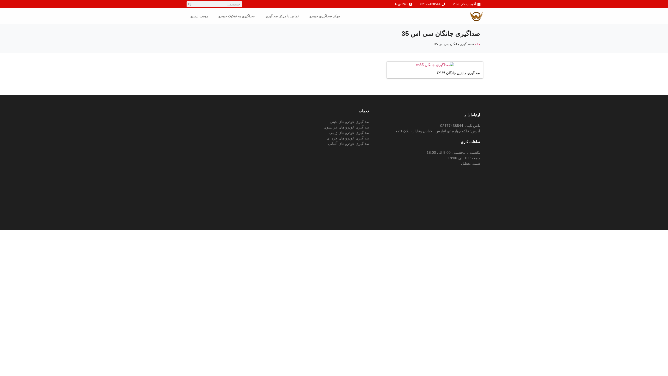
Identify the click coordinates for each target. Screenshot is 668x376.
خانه (477, 44)
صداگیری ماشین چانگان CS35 (458, 73)
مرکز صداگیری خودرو (324, 16)
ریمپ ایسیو (199, 16)
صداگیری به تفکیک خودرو (236, 16)
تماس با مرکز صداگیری (282, 16)
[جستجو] (189, 4)
